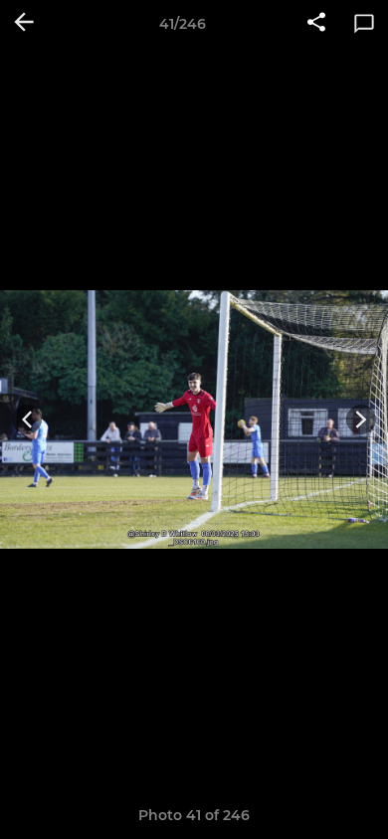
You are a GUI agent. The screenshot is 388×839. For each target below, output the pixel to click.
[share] (316, 24)
